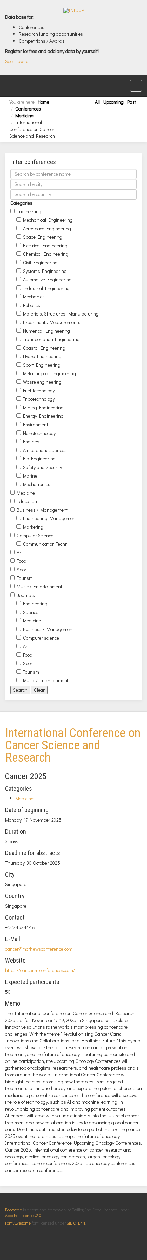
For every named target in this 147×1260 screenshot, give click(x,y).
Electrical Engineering (45, 245)
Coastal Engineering (44, 348)
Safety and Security (42, 467)
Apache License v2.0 (23, 1215)
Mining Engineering (43, 407)
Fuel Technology (39, 390)
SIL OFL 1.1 (76, 1223)
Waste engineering (42, 382)
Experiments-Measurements (51, 322)
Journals (26, 595)
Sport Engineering (42, 365)
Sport (22, 569)
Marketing (33, 527)
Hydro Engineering (42, 356)
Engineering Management (50, 518)
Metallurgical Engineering (49, 373)
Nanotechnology (39, 433)
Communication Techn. (46, 544)
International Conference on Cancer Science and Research (73, 745)
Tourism (25, 578)
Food (21, 561)
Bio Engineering (39, 458)
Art (20, 552)
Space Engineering (42, 237)
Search (20, 690)
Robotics (31, 305)
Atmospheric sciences (45, 450)
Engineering (29, 211)
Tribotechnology (39, 399)
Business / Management (42, 510)
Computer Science (35, 535)
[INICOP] (73, 10)
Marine (30, 475)
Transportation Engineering (51, 339)
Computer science (41, 637)
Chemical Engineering (45, 254)
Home (43, 102)
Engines (31, 441)
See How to (16, 61)
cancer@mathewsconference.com (38, 949)
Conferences (28, 108)
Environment (35, 424)
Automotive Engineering (47, 279)
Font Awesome (18, 1223)
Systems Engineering (45, 271)
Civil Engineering (40, 262)
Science (30, 612)
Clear (39, 690)
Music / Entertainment (39, 586)
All (97, 102)
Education (27, 501)
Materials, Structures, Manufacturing (61, 313)
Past (131, 102)
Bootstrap (13, 1209)
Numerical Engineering (46, 330)
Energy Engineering (43, 416)
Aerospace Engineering (47, 228)
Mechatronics (36, 484)
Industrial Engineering (46, 288)
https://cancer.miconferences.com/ (40, 970)
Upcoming (113, 102)
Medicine (24, 115)
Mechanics (34, 296)
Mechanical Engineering (48, 220)
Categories (21, 203)
